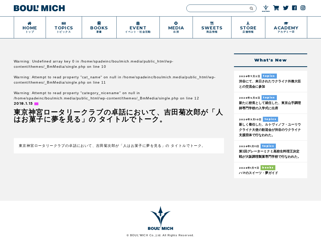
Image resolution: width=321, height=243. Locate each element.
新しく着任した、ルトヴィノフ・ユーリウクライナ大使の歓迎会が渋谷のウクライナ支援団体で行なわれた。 (270, 130)
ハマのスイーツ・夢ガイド (258, 173)
